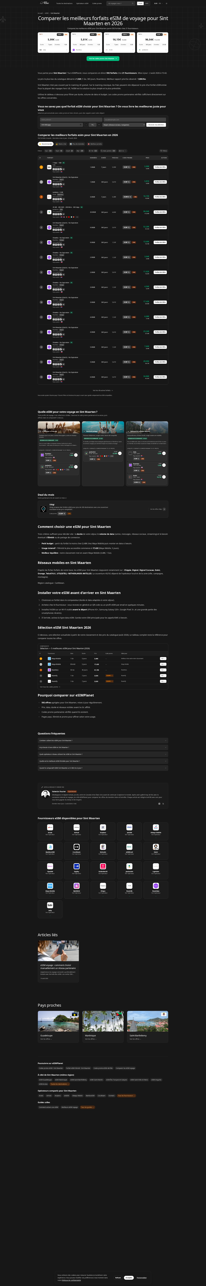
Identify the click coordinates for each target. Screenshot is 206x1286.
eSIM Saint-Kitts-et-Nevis (139, 1080)
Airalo (41, 1096)
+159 (77, 217)
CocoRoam (101, 1096)
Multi (146, 3)
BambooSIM (90, 1096)
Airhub (49, 1096)
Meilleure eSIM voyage (70, 1107)
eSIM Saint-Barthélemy (78, 1080)
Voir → (163, 658)
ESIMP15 (126, 197)
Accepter (129, 1278)
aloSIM (66, 1096)
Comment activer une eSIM (48, 1107)
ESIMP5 (108, 675)
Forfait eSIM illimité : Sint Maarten (78, 1068)
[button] (59, 457)
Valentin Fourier (59, 791)
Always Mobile (77, 1096)
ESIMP (125, 167)
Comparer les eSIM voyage (125, 1068)
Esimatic (112, 1096)
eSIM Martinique (61, 1080)
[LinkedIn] (159, 803)
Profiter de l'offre (160, 167)
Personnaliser (142, 1278)
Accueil (40, 13)
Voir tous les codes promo (49, 687)
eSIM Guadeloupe (45, 1080)
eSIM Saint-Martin (96, 1080)
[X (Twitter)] (163, 803)
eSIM (46, 13)
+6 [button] (63, 169)
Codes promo (97, 3)
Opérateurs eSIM (82, 3)
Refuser (118, 1278)
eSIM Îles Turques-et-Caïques (116, 1080)
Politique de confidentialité (71, 1280)
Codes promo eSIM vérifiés (103, 1068)
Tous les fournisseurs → (126, 1096)
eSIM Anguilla (156, 1080)
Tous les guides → (87, 1107)
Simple (140, 3)
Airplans (58, 1096)
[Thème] (166, 3)
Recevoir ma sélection (156, 125)
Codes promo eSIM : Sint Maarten (51, 1068)
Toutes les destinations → (60, 1084)
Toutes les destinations (64, 3)
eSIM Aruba (43, 1084)
